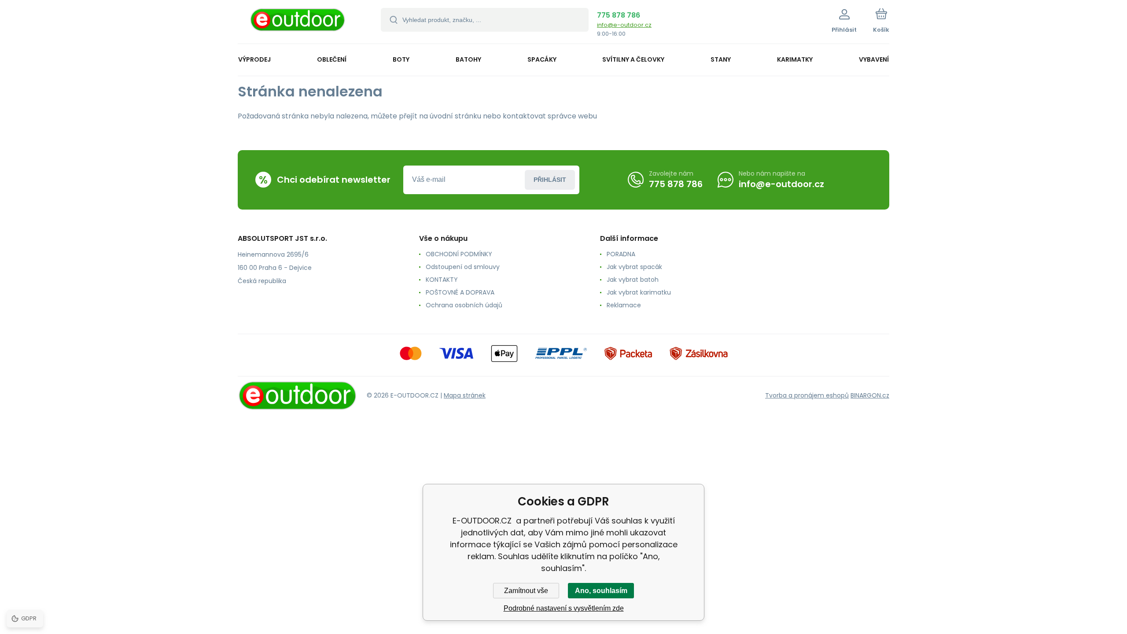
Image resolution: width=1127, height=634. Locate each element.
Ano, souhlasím (601, 590)
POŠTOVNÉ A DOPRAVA (460, 292)
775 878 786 (618, 15)
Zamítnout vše (526, 590)
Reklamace (624, 305)
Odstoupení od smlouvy (463, 266)
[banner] (298, 23)
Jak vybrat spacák (634, 266)
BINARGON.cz (870, 395)
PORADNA (621, 254)
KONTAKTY (442, 279)
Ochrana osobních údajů (464, 305)
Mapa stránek (465, 395)
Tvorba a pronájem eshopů (807, 395)
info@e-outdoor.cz (624, 25)
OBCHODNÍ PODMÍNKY (459, 254)
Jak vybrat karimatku (639, 292)
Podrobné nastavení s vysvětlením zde (564, 608)
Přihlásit (550, 179)
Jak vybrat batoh (633, 279)
